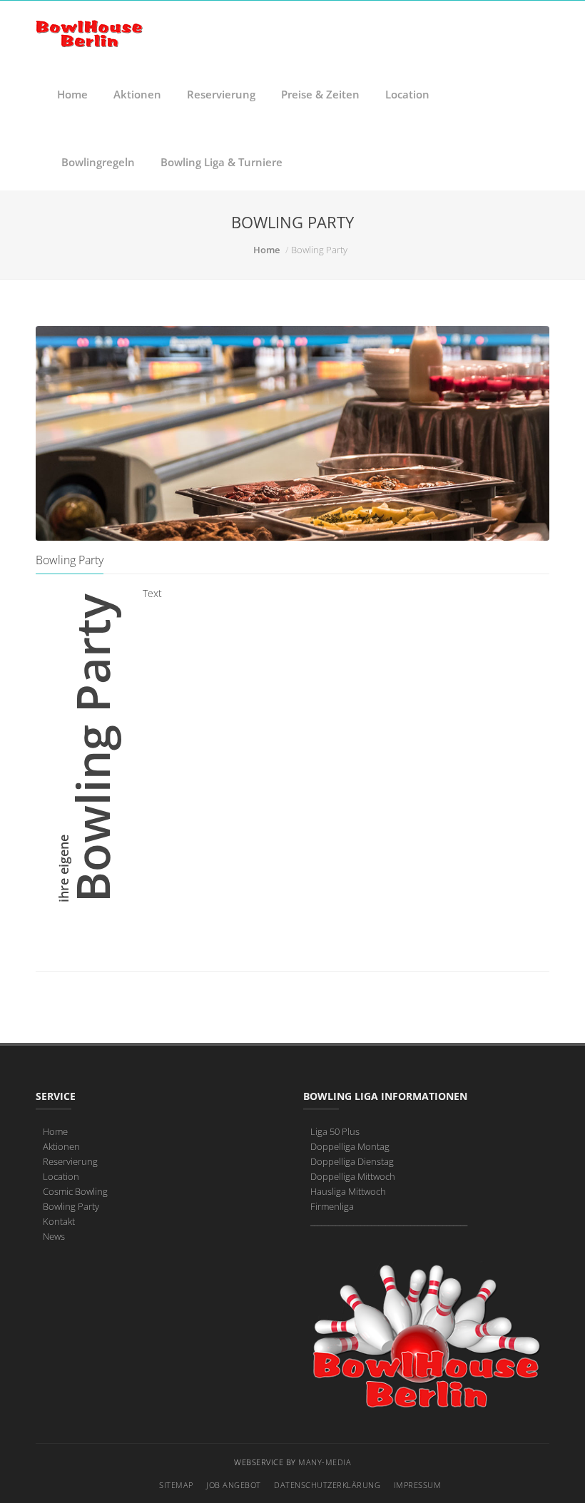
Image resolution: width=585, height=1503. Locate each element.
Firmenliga (332, 1206)
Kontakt (59, 1221)
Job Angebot (233, 1484)
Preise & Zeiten (320, 94)
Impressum (418, 1484)
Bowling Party (71, 1206)
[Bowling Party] (292, 433)
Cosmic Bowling (75, 1191)
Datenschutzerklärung (327, 1484)
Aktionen (137, 94)
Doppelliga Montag (350, 1146)
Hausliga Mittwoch (348, 1191)
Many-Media (324, 1462)
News (54, 1236)
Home (72, 94)
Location (407, 94)
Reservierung (221, 94)
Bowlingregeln (98, 162)
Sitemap (176, 1484)
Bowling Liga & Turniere (222, 162)
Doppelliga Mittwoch (352, 1176)
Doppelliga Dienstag (352, 1161)
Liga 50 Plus (335, 1131)
